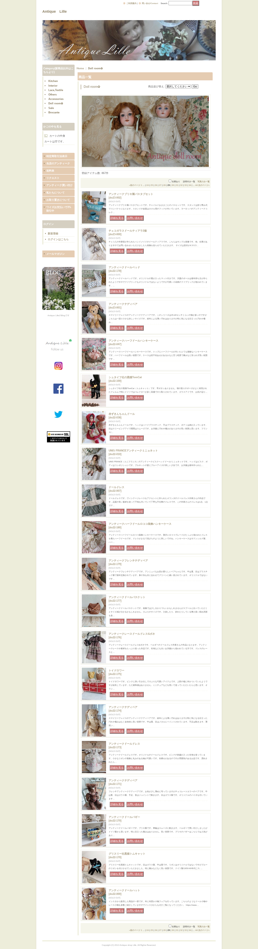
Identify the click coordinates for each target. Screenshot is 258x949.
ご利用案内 (131, 3)
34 (190, 185)
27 (160, 185)
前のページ (134, 185)
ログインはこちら (58, 239)
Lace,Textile (55, 90)
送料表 (50, 170)
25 (152, 185)
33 (185, 185)
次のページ (204, 185)
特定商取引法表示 (56, 156)
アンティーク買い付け (59, 185)
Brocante (53, 112)
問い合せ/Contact (150, 3)
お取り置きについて (58, 199)
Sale (51, 108)
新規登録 (53, 233)
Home (80, 68)
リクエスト (52, 177)
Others (52, 94)
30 (173, 185)
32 (181, 185)
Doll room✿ (55, 103)
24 (147, 185)
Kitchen (53, 81)
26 (156, 185)
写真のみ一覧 (204, 181)
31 (177, 185)
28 (164, 185)
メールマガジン (55, 253)
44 (196, 185)
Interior (52, 85)
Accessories (55, 98)
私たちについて (55, 192)
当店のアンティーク (58, 163)
